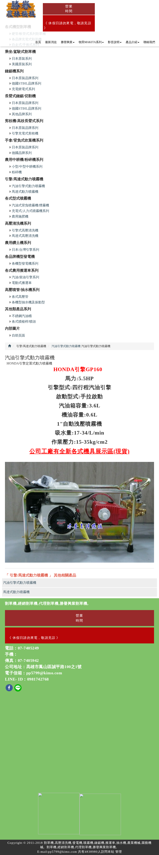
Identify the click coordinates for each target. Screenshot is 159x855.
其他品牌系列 (22, 114)
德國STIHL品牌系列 (26, 83)
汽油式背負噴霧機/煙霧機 (30, 205)
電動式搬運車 (22, 283)
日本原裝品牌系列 (25, 78)
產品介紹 (131, 42)
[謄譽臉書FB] (9, 687)
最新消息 (51, 42)
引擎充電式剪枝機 (25, 133)
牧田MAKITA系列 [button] (90, 42)
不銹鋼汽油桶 (22, 316)
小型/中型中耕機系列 (27, 166)
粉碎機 (17, 172)
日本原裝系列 (22, 58)
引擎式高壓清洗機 (25, 230)
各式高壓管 (20, 296)
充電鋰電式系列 (23, 89)
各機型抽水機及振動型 (28, 302)
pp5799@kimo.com (44, 673)
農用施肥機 (20, 216)
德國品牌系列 (22, 153)
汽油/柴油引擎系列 (25, 277)
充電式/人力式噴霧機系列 (30, 211)
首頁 (38, 42)
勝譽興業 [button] (66, 42)
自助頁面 (18, 335)
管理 (118, 851)
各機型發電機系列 (25, 263)
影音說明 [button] (113, 42)
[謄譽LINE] (18, 687)
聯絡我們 (149, 42)
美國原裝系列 (22, 64)
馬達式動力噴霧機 (25, 191)
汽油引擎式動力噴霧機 (28, 186)
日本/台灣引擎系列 (25, 249)
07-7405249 (28, 648)
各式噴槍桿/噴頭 (24, 321)
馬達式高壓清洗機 (25, 235)
